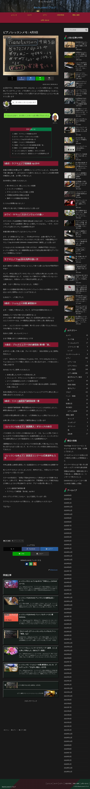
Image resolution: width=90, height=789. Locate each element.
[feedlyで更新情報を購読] (31, 564)
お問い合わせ (84, 783)
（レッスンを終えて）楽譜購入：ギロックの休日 (29, 151)
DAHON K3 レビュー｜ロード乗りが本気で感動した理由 (75, 482)
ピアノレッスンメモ (18, 540)
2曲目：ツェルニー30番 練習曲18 (24, 142)
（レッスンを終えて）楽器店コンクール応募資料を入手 (31, 153)
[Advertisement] (30, 525)
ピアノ (61, 783)
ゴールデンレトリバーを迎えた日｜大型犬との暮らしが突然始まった (76, 458)
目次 (28, 129)
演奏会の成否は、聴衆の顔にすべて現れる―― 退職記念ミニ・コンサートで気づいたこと (76, 474)
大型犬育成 (68, 783)
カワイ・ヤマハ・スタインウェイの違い (26, 136)
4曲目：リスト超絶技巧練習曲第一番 (25, 148)
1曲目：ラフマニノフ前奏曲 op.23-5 (25, 134)
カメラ (56, 783)
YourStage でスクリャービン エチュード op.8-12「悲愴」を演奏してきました (75, 448)
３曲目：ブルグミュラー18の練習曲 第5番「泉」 (29, 145)
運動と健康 (76, 783)
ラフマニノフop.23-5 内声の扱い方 (25, 139)
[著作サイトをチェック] (26, 564)
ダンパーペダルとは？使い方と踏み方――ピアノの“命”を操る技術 (76, 466)
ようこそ (49, 783)
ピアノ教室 (7, 540)
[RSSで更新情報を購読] (35, 564)
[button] (49, 79)
